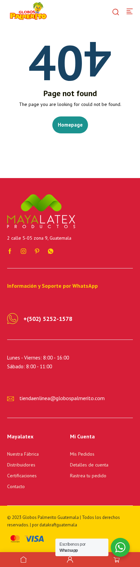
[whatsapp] (50, 250)
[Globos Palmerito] (27, 11)
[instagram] (23, 250)
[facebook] (9, 250)
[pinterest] (37, 250)
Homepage (70, 125)
